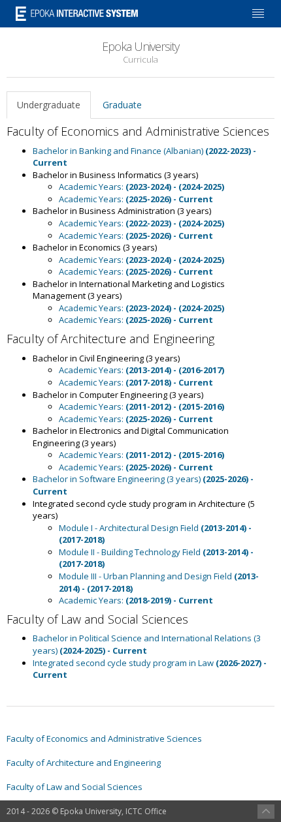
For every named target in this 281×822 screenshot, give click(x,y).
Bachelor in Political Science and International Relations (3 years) (147, 644)
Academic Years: (141, 186)
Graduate (122, 105)
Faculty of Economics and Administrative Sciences (104, 738)
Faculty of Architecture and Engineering (84, 763)
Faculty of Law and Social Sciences (74, 787)
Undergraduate (48, 105)
